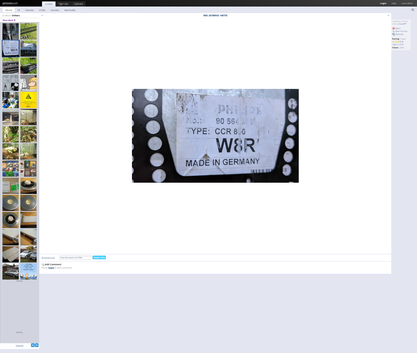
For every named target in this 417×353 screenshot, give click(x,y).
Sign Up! (63, 4)
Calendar (29, 10)
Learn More (407, 3)
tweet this (99, 257)
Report (398, 28)
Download (399, 34)
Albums (8, 10)
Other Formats (401, 31)
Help (394, 3)
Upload (78, 4)
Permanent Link (48, 257)
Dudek (49, 4)
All (19, 10)
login (51, 267)
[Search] (412, 9)
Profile (42, 10)
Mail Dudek (70, 10)
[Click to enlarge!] (215, 136)
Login (383, 3)
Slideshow (19, 345)
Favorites (55, 10)
